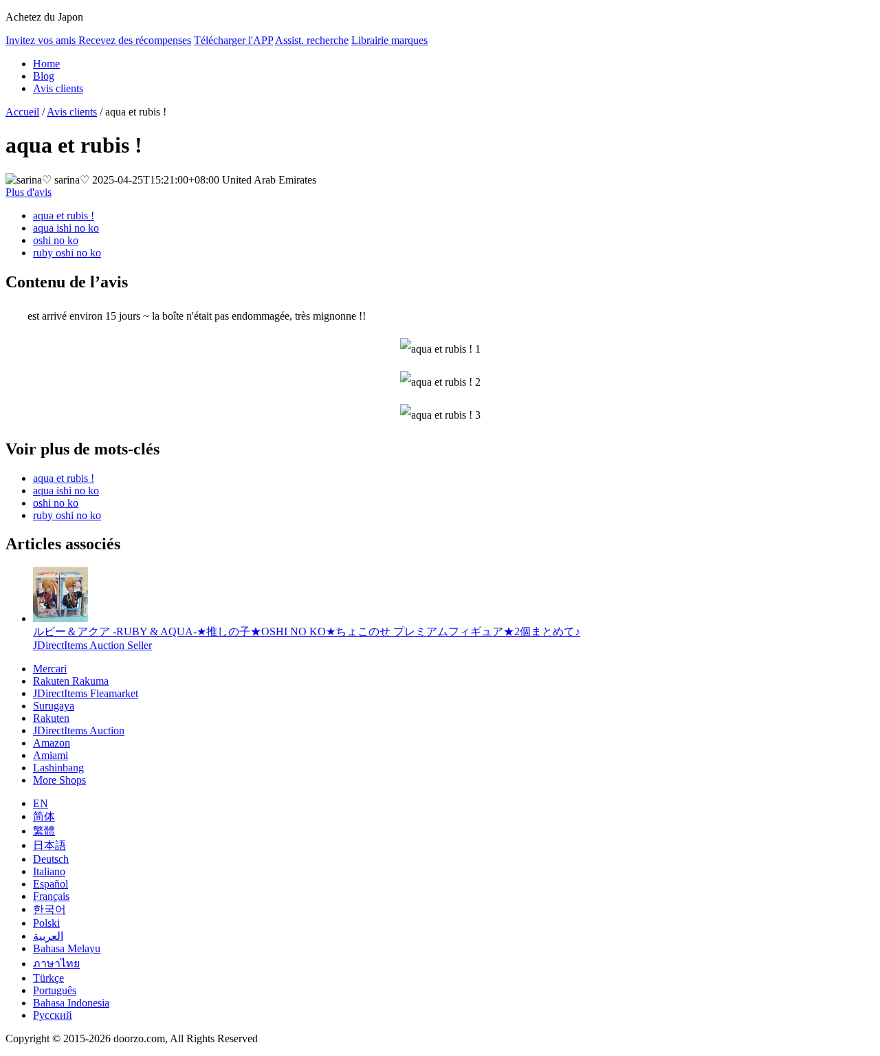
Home (46, 63)
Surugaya (53, 706)
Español (50, 884)
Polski (46, 923)
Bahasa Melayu (66, 948)
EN (40, 803)
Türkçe (48, 978)
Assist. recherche (312, 40)
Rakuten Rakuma (71, 681)
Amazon (51, 743)
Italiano (49, 871)
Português (54, 990)
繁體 (44, 831)
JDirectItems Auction (78, 730)
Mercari (50, 668)
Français (51, 896)
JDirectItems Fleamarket (85, 693)
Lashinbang (58, 767)
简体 (44, 816)
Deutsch (51, 859)
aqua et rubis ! (63, 215)
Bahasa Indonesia (71, 1003)
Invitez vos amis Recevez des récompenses (98, 40)
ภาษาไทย (56, 963)
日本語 (49, 845)
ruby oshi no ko (67, 252)
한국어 (49, 909)
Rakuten (51, 718)
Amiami (50, 755)
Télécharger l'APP (233, 40)
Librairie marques (389, 40)
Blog (43, 76)
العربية (48, 936)
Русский (52, 1015)
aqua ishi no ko (66, 228)
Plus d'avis (29, 192)
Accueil (22, 112)
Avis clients (58, 88)
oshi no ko (55, 240)
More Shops (59, 780)
